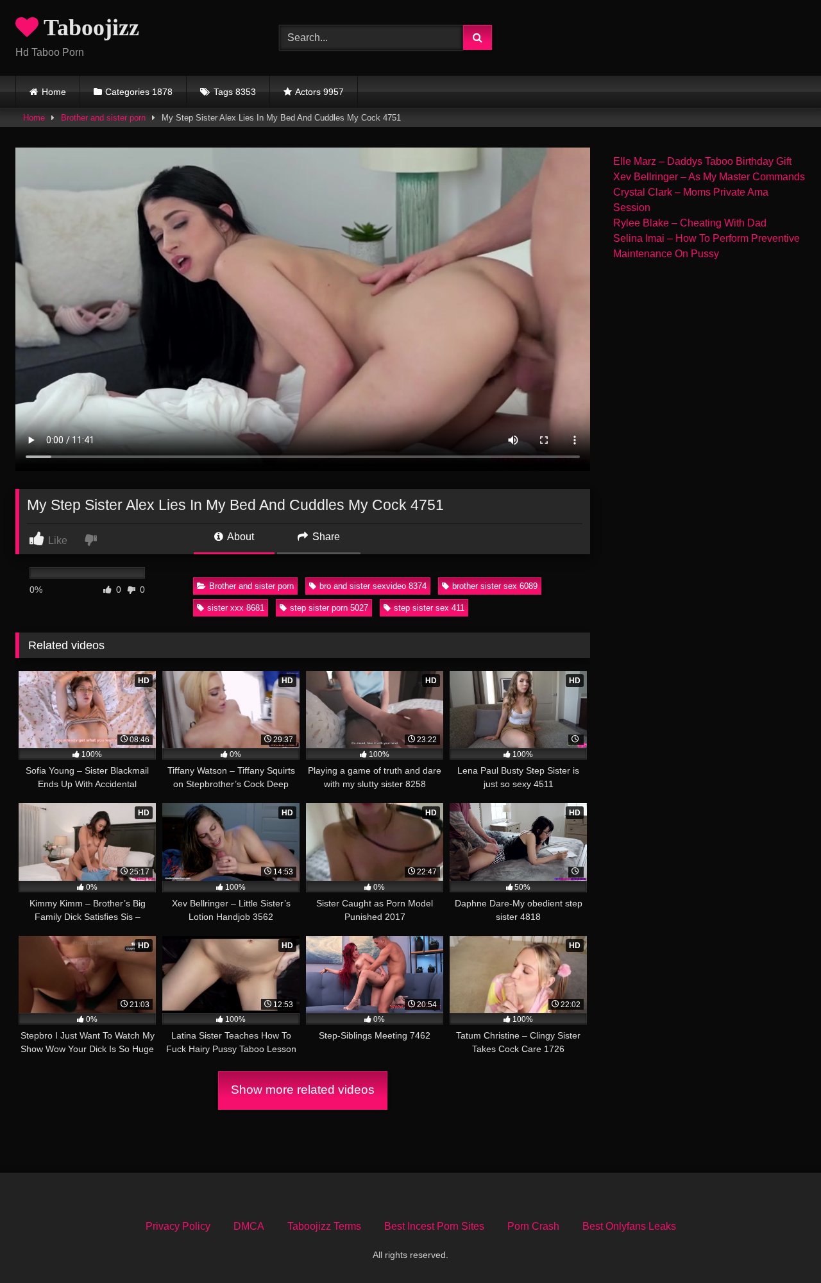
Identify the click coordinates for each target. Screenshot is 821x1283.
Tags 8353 (235, 92)
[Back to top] (781, 1244)
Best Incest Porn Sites (434, 1226)
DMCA (248, 1226)
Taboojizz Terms (324, 1226)
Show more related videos (303, 1089)
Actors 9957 (319, 92)
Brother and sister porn (103, 118)
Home (54, 92)
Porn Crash (533, 1226)
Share (325, 536)
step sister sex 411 (429, 608)
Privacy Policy (178, 1226)
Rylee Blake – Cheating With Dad (689, 222)
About (239, 536)
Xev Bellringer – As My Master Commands (709, 176)
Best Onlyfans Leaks (629, 1226)
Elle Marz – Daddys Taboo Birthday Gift (702, 161)
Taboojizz (88, 27)
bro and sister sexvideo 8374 (373, 586)
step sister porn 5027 (329, 608)
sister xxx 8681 (235, 608)
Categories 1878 (139, 92)
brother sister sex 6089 (494, 586)
